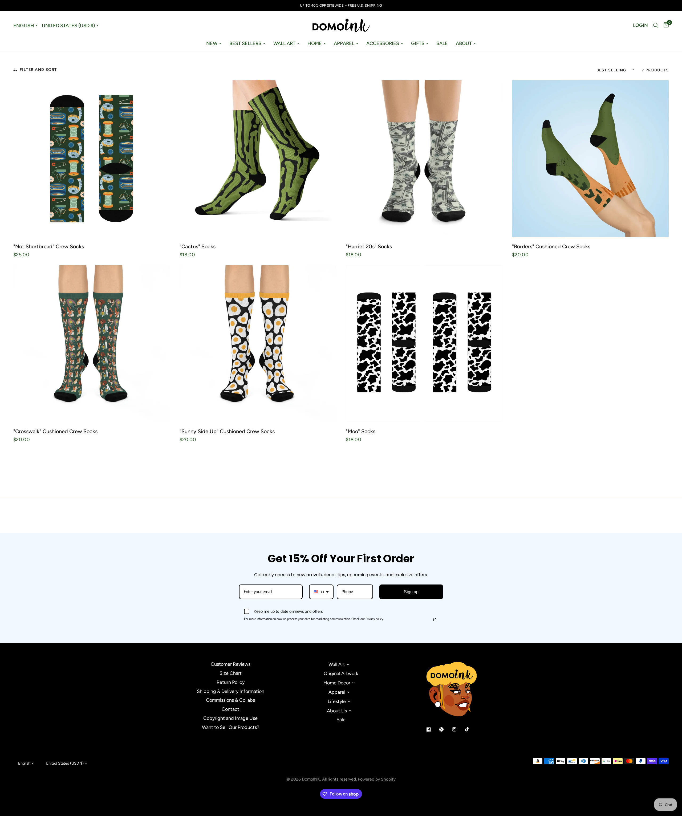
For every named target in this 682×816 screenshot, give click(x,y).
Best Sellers (245, 43)
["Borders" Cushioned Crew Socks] (590, 158)
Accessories (382, 43)
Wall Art (284, 43)
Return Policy (231, 682)
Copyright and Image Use (230, 718)
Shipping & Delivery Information (230, 691)
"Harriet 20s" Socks (369, 246)
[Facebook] (432, 729)
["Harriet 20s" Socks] (424, 158)
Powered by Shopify (377, 779)
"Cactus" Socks (198, 246)
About (464, 43)
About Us (337, 711)
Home (314, 43)
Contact (230, 709)
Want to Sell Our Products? (230, 727)
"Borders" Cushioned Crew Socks (551, 246)
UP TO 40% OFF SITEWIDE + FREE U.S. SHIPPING (341, 5)
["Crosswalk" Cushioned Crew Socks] (91, 343)
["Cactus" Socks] (258, 158)
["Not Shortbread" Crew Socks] (91, 158)
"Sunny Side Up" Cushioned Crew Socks (227, 431)
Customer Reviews (230, 664)
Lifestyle (337, 701)
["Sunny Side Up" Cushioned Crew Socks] (258, 343)
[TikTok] (471, 729)
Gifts (417, 43)
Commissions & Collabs (230, 700)
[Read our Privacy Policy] (435, 619)
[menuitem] (213, 43)
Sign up (411, 592)
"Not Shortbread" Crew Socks (48, 246)
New (211, 43)
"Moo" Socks (360, 431)
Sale (442, 43)
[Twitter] (445, 729)
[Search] (656, 25)
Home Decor (336, 683)
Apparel (344, 43)
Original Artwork (341, 673)
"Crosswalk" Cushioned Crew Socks (55, 431)
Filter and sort (38, 69)
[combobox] (321, 591)
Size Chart (231, 673)
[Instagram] (458, 729)
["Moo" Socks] (424, 343)
